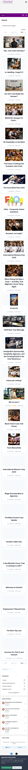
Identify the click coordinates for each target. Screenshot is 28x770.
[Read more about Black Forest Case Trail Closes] (14, 415)
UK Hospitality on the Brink (14, 142)
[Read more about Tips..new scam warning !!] (14, 42)
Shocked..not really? (14, 233)
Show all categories (14, 692)
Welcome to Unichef (14, 587)
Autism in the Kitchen (11, 715)
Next (22, 32)
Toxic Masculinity (14, 448)
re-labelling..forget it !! (14, 72)
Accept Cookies (7, 767)
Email (8, 747)
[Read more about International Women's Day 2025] (14, 461)
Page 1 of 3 (14, 32)
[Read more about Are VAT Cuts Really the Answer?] (14, 85)
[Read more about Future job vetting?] (14, 372)
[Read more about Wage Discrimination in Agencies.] (14, 485)
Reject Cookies (17, 767)
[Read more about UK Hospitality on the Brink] (14, 133)
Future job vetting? (14, 380)
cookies (11, 758)
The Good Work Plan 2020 (14, 188)
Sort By (23, 29)
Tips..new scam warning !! (14, 51)
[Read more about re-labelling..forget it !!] (14, 64)
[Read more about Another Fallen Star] (14, 533)
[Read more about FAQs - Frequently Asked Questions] (14, 201)
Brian (8, 703)
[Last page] (25, 32)
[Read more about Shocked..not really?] (14, 225)
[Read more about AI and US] (14, 300)
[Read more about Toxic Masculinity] (14, 439)
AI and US (14, 308)
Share (20, 747)
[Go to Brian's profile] (3, 703)
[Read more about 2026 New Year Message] (14, 321)
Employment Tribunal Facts (14, 609)
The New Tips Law (14, 631)
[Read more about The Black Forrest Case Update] (14, 509)
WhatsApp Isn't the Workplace (13, 702)
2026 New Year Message (14, 330)
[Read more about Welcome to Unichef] (14, 579)
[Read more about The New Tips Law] (14, 622)
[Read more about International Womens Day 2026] (14, 246)
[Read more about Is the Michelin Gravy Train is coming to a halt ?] (14, 555)
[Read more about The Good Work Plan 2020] (14, 179)
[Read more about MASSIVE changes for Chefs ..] (14, 109)
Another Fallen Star (14, 542)
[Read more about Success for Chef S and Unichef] (14, 644)
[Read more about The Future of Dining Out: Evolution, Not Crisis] (14, 155)
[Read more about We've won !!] (14, 393)
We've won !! (14, 402)
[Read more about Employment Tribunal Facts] (14, 600)
